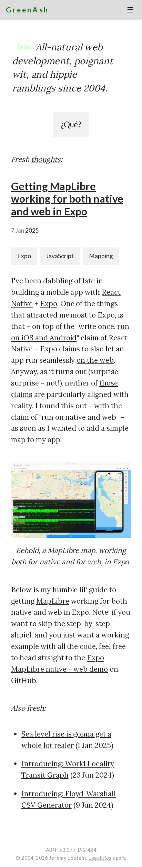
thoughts (46, 159)
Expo (24, 256)
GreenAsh (27, 9)
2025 (32, 230)
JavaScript (60, 256)
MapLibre (52, 601)
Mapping (101, 256)
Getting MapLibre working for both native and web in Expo (67, 198)
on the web (95, 360)
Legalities (100, 858)
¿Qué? (71, 124)
